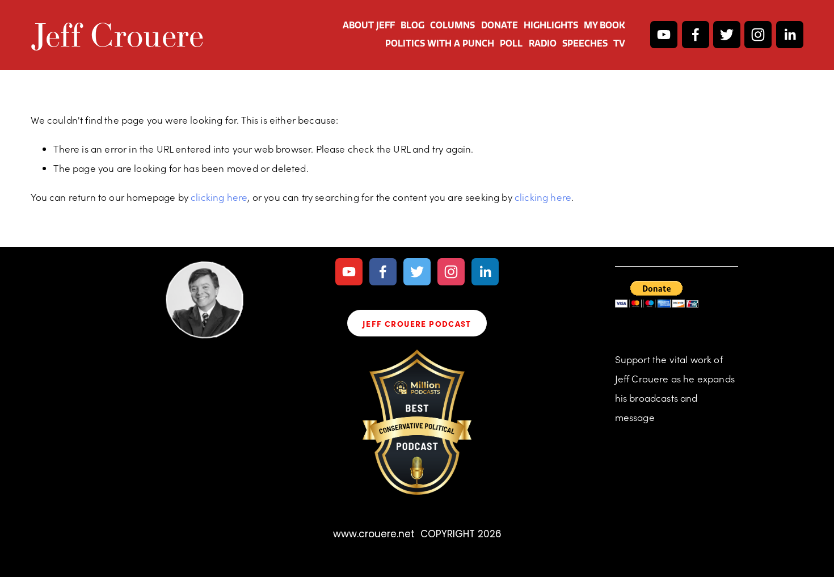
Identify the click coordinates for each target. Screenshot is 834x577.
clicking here (219, 197)
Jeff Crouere (117, 35)
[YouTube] (663, 34)
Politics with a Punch (439, 43)
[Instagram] (758, 34)
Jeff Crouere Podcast (417, 323)
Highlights (551, 25)
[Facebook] (695, 34)
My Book (604, 25)
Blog (412, 25)
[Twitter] (726, 34)
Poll (511, 43)
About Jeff (369, 25)
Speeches (585, 43)
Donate (499, 25)
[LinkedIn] (789, 34)
